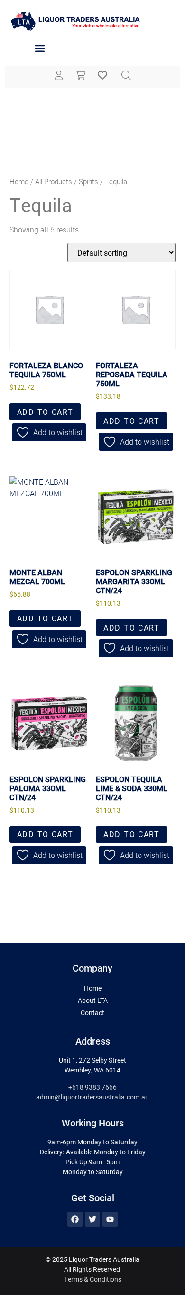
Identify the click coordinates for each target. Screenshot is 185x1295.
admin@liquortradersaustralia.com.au (92, 1096)
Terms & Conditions (92, 1279)
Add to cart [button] (45, 412)
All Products (53, 181)
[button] (39, 48)
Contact (92, 1012)
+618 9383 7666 (92, 1086)
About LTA (93, 1000)
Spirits (88, 181)
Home (18, 181)
